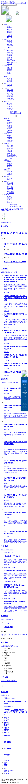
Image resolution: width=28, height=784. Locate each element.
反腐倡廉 (9, 44)
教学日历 (8, 3)
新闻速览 (24, 409)
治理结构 (9, 31)
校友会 (5, 764)
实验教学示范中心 (12, 62)
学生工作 (6, 83)
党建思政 (6, 39)
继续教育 (9, 57)
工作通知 (9, 104)
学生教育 (9, 85)
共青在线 (9, 47)
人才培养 (6, 49)
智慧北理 (23, 3)
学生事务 (9, 86)
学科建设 (9, 69)
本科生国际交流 (11, 60)
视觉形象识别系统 (9, 770)
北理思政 (24, 390)
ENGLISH (18, 3)
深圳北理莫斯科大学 (15, 113)
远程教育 (9, 59)
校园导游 (9, 36)
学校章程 (9, 27)
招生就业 (6, 88)
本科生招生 (10, 90)
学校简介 (9, 26)
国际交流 (6, 101)
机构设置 (9, 32)
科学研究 (6, 65)
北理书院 (9, 64)
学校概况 (6, 24)
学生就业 (6, 760)
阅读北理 (6, 222)
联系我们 (6, 771)
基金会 (5, 765)
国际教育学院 (13, 111)
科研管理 (9, 67)
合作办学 (9, 109)
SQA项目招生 (10, 99)
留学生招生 (10, 95)
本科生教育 (10, 50)
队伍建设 (9, 78)
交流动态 (9, 103)
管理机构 (9, 106)
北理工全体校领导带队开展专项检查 (15, 254)
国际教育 (9, 55)
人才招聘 (9, 81)
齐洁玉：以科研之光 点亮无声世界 (15, 262)
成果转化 (9, 74)
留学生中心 (10, 108)
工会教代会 (10, 46)
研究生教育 (10, 52)
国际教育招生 (10, 96)
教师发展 (9, 80)
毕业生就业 (10, 93)
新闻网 (13, 3)
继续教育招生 (10, 98)
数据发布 (9, 34)
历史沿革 (9, 29)
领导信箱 (6, 773)
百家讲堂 (6, 762)
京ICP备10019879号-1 (20, 780)
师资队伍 (6, 76)
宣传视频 (3, 3)
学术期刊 (9, 70)
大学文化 (9, 37)
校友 (13, 1)
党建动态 (9, 41)
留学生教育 (10, 54)
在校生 (2, 1)
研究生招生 (10, 91)
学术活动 (9, 72)
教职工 (6, 1)
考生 (10, 1)
